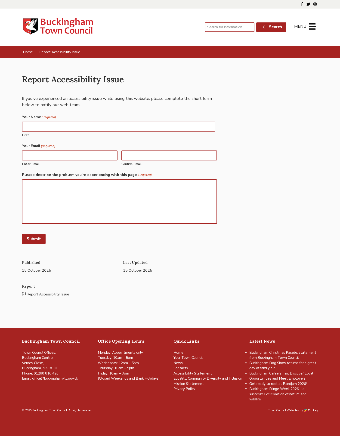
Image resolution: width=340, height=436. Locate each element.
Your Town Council (188, 357)
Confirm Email (131, 164)
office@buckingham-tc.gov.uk (55, 378)
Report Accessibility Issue (47, 294)
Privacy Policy (184, 389)
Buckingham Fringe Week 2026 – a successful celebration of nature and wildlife (277, 394)
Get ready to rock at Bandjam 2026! (278, 383)
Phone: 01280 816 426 (40, 373)
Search (275, 27)
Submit (34, 239)
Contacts (180, 368)
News (178, 363)
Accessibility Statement (192, 373)
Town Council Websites (283, 410)
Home (178, 352)
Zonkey (312, 410)
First (25, 135)
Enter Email (31, 164)
